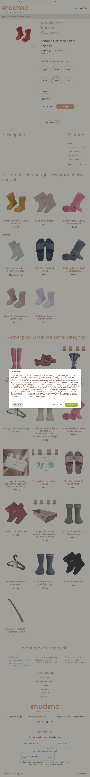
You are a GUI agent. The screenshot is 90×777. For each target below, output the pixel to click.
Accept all (71, 404)
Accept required (56, 404)
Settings (17, 404)
